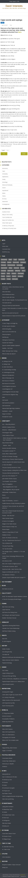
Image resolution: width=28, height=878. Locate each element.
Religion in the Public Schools (9, 524)
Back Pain (4, 638)
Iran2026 (3, 270)
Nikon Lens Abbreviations (8, 734)
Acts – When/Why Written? (8, 424)
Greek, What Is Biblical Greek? (9, 453)
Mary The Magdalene (7, 484)
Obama (3, 273)
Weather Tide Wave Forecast (9, 618)
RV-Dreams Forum (6, 836)
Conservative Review (7, 758)
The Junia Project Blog (7, 546)
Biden (10, 259)
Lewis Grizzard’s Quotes (8, 684)
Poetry (3, 276)
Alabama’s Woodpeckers (8, 375)
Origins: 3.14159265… (7, 750)
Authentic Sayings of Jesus (8, 427)
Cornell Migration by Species (9, 386)
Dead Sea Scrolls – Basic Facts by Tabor (12, 569)
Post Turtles (5, 670)
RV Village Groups (6, 839)
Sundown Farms (6, 212)
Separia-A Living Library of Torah (10, 532)
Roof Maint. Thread (7, 793)
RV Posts (4, 198)
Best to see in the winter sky (9, 331)
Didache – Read (7, 445)
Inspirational (5, 190)
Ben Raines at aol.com (7, 589)
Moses (4, 495)
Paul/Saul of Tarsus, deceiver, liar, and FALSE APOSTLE (13, 507)
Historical (16, 268)
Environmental (11, 265)
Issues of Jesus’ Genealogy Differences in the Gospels (13, 557)
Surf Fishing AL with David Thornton (11, 615)
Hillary (10, 268)
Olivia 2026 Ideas (6, 291)
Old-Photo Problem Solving (8, 631)
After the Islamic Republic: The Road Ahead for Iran (14, 300)
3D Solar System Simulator (8, 326)
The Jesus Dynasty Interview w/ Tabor (11, 467)
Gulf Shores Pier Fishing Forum (9, 612)
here (19, 32)
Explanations (5, 176)
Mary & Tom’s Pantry (7, 214)
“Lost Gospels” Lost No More (9, 481)
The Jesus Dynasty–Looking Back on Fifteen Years (14, 470)
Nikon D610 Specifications (8, 732)
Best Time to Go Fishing (8, 607)
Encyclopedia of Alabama (8, 719)
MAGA (3, 193)
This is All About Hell (7, 543)
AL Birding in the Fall (7, 361)
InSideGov (4, 766)
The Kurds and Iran (6, 302)
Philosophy (20, 273)
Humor (4, 187)
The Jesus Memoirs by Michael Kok (10, 473)
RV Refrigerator (6, 820)
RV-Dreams (5, 782)
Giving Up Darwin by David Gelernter (11, 305)
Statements (5, 201)
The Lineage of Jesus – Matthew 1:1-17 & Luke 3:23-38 (13, 552)
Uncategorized (5, 204)
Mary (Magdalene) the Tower (10, 487)
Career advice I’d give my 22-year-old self (12, 694)
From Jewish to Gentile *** (8, 451)
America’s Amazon (6, 716)
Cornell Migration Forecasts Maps (10, 391)
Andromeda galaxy (6, 329)
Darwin (9, 262)
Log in (3, 243)
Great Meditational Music (8, 294)
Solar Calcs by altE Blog (8, 799)
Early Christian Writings (7, 442)
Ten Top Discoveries (7, 548)
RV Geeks (4, 785)
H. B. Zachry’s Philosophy (8, 697)
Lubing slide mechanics (7, 806)
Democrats (16, 262)
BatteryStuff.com (6, 774)
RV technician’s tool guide (8, 788)
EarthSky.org (5, 337)
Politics (4, 196)
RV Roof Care (5, 817)
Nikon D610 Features (7, 729)
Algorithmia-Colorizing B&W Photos (11, 625)
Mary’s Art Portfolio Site (8, 220)
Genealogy (4, 182)
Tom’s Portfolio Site (7, 217)
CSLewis (3, 262)
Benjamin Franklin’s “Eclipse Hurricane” (11, 864)
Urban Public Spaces (7, 223)
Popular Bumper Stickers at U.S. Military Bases (13, 681)
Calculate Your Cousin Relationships (10, 628)
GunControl (4, 268)
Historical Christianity (7, 185)
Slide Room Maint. (6, 823)
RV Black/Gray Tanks (7, 809)
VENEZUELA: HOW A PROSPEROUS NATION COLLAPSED (13, 288)
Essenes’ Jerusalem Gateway (9, 448)
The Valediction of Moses (8, 574)
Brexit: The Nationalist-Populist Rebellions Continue (14, 596)
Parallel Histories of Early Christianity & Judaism (13, 503)
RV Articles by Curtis (7, 779)
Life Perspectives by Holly (8, 703)
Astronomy (5, 168)
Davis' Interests (14, 5)
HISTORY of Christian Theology (9, 456)
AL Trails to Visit (6, 849)
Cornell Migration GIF (7, 389)
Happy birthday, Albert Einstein (9, 748)
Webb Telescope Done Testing (9, 351)
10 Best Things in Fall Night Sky (9, 323)
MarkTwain (10, 270)
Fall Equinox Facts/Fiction (8, 340)
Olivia (8, 273)
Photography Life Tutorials (8, 737)
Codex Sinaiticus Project (8, 435)
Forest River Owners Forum (9, 833)
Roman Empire (5, 529)
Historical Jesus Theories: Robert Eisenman (12, 459)
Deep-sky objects (6, 334)
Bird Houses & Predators (8, 380)
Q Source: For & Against (8, 521)
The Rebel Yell (5, 654)
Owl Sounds (5, 400)
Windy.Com (5, 867)
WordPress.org (5, 252)
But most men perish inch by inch (10, 313)
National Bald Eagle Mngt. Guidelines (11, 408)
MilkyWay (17, 270)
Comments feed (6, 249)
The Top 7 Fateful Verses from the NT (11, 540)
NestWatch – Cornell (7, 411)
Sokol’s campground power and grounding (12, 796)
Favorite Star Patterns (7, 342)
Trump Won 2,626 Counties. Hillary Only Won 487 (5, 153)
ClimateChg (21, 259)
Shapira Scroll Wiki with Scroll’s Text (10, 572)
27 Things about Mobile (8, 713)
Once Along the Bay (7, 651)
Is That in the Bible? (7, 464)
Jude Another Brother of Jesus (9, 478)
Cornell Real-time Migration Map (10, 394)
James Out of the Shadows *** (9, 476)
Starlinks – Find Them (7, 348)
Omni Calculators (6, 857)
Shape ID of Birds (6, 414)
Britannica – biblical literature (9, 430)
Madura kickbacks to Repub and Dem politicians (13, 315)
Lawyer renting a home (24, 153)
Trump (8, 279)
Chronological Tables (7, 432)
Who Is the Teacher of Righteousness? (11, 563)
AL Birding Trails (6, 364)
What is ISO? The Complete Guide (10, 740)
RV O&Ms (4, 812)
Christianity (5, 174)
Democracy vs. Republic (8, 763)
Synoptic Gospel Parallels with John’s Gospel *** (14, 577)
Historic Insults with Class (8, 297)
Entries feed (5, 246)
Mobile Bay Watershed (7, 721)
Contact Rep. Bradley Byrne (9, 761)
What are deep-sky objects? (9, 353)
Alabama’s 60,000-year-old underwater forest (13, 657)
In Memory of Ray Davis (8, 225)
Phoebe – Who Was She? (8, 515)
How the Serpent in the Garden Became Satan (13, 462)
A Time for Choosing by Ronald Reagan (11, 599)
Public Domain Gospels (7, 518)
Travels (3, 279)
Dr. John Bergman (6, 641)
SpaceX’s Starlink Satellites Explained (11, 345)
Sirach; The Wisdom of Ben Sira (9, 537)
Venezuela (14, 279)
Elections (3, 265)
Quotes (14, 276)
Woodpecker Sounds (7, 416)
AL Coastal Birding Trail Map (9, 369)
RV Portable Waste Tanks (8, 815)
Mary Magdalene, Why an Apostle (11, 489)
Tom (11, 25)
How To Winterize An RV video (9, 777)
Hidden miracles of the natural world (11, 700)
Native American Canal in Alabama (10, 660)
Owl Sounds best (6, 405)
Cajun (2, 22)
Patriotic (14, 273)
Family (3, 179)
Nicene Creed (5, 498)
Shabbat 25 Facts (6, 535)
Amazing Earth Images (7, 692)
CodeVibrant (22, 874)
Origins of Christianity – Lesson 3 (10, 500)
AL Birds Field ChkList (7, 367)
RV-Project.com (6, 790)
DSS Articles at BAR (7, 561)
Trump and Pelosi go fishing (9, 676)
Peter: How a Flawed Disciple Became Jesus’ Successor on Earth (13, 512)
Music (23, 270)
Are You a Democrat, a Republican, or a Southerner (14, 678)
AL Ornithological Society (8, 372)
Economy (23, 262)
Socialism (20, 276)
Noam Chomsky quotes (8, 705)
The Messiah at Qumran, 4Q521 (10, 566)
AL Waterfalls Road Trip (8, 846)
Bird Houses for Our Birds (8, 383)
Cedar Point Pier (6, 609)
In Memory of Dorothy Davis (9, 228)
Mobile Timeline (6, 649)
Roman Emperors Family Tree (9, 526)
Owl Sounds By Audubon (8, 403)
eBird (3, 397)
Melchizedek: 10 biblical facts (9, 492)
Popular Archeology (7, 663)
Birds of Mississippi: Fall (8, 378)
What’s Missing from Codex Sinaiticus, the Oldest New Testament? (15, 439)
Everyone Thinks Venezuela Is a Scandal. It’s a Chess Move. (14, 309)
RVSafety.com (5, 826)
